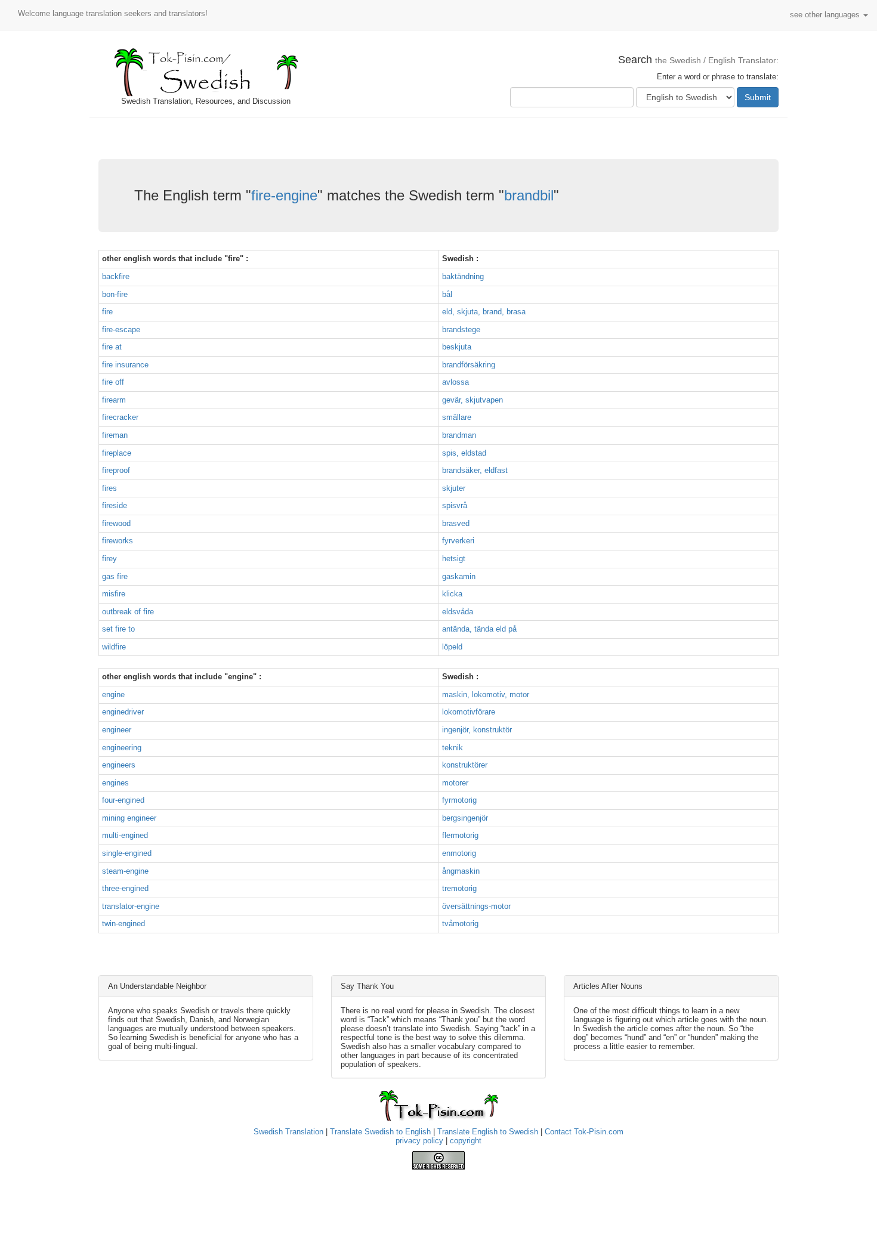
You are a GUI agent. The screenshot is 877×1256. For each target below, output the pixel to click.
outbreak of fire (128, 611)
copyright (465, 1140)
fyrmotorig (459, 800)
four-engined (123, 800)
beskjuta (456, 346)
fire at (112, 346)
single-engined (127, 853)
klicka (452, 593)
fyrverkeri (458, 540)
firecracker (120, 417)
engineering (121, 747)
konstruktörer (464, 764)
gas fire (115, 576)
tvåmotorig (460, 923)
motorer (455, 782)
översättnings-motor (476, 906)
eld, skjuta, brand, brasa (484, 311)
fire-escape (121, 329)
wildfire (114, 646)
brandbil (529, 195)
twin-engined (123, 923)
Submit (758, 97)
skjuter (453, 488)
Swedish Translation (288, 1131)
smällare (456, 417)
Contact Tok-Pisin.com (584, 1131)
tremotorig (459, 888)
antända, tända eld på (479, 628)
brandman (459, 435)
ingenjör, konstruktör (477, 729)
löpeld (452, 646)
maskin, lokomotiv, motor (485, 694)
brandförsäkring (468, 364)
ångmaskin (461, 871)
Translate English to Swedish (487, 1131)
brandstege (461, 329)
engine (113, 694)
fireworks (117, 540)
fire (107, 311)
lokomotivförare (468, 711)
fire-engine (284, 195)
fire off (113, 382)
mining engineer (129, 817)
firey (109, 558)
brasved (456, 523)
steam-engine (125, 871)
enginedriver (123, 711)
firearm (114, 399)
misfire (113, 593)
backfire (115, 276)
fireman (115, 435)
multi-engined (125, 835)
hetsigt (453, 558)
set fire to (118, 628)
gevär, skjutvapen (472, 399)
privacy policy (419, 1140)
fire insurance (125, 364)
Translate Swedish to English (380, 1131)
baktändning (463, 276)
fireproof (116, 470)
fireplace (116, 452)
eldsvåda (457, 611)
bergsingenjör (465, 817)
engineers (118, 764)
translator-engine (130, 906)
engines (115, 782)
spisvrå (454, 505)
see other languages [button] (826, 14)
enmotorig (459, 853)
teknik (452, 747)
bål (447, 294)
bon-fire (115, 294)
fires (109, 488)
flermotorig (460, 835)
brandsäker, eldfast (475, 470)
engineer (116, 729)
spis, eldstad (464, 452)
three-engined (125, 888)
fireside (114, 505)
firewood (116, 523)
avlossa (455, 382)
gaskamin (458, 576)
